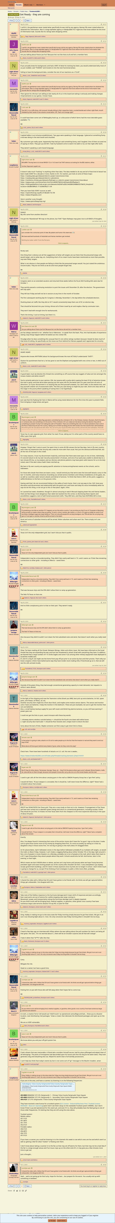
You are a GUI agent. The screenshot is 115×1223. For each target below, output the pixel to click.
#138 (104, 529)
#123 (104, 62)
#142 (104, 621)
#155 (104, 976)
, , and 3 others (33, 127)
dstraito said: (26, 737)
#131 (104, 323)
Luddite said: (26, 230)
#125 (104, 104)
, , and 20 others (34, 75)
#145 (104, 695)
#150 (104, 877)
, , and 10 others (36, 941)
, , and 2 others (35, 541)
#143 (104, 647)
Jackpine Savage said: (28, 677)
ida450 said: (25, 45)
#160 (104, 1164)
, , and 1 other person (37, 568)
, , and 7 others (37, 907)
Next (27, 20)
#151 (104, 892)
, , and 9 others (37, 392)
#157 (104, 1030)
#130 (104, 278)
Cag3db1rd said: (27, 949)
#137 (104, 504)
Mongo (12, 17)
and (30, 525)
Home (11, 5)
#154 (104, 946)
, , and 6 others (36, 318)
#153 (104, 928)
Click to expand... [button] (63, 243)
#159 (104, 1069)
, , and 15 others (35, 99)
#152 (104, 911)
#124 (104, 80)
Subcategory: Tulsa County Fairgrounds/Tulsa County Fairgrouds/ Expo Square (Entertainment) (55, 1084)
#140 (104, 572)
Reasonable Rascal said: (29, 576)
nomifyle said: (26, 980)
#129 (104, 226)
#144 (104, 673)
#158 (104, 1049)
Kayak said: (25, 767)
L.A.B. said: (25, 107)
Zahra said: (25, 1006)
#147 (104, 764)
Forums (19, 5)
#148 (104, 792)
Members (39, 5)
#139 (104, 546)
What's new (28, 5)
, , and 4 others (35, 36)
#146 (104, 734)
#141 (104, 602)
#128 (104, 209)
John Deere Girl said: (28, 326)
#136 (104, 444)
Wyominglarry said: (28, 417)
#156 (104, 1002)
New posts (11, 8)
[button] (33, 5)
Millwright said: (26, 625)
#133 (104, 371)
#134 (104, 397)
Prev (11, 20)
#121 (104, 24)
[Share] (101, 24)
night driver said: (27, 160)
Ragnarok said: (26, 825)
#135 (104, 413)
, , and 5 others (34, 499)
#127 (104, 156)
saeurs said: (25, 550)
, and (32, 204)
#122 (104, 41)
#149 (104, 822)
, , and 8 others (34, 58)
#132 (104, 349)
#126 (104, 132)
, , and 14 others (37, 344)
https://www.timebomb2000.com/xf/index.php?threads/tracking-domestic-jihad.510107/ (52, 756)
